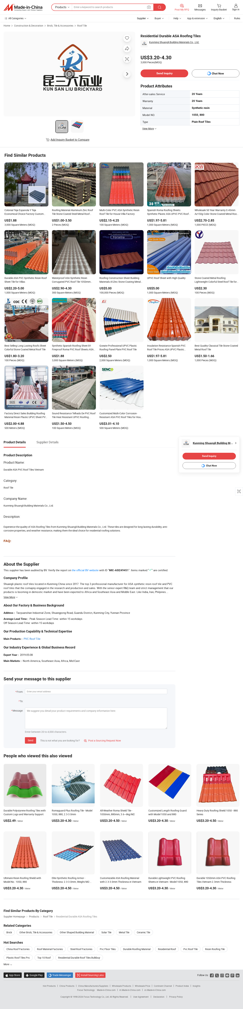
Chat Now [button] (218, 73)
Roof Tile (82, 25)
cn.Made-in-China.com (155, 990)
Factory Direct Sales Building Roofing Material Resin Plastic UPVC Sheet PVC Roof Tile (25, 415)
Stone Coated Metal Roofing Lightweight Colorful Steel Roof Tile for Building (216, 280)
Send (30, 740)
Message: (18, 710)
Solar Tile (106, 932)
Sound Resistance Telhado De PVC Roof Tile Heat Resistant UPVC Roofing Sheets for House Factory (74, 415)
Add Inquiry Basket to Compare (70, 140)
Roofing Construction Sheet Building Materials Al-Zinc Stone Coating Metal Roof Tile (120, 280)
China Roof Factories (18, 949)
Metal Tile (124, 932)
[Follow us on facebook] (212, 975)
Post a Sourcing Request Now (102, 740)
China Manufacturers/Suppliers (93, 985)
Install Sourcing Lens (92, 975)
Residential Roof (167, 949)
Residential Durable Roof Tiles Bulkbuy (79, 957)
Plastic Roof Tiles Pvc (18, 957)
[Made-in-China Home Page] (23, 7)
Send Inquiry (164, 73)
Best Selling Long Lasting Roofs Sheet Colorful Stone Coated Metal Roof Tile (25, 347)
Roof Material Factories (50, 949)
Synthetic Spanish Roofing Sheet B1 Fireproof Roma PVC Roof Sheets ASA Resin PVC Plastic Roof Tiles (73, 348)
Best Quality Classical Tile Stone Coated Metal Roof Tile (216, 347)
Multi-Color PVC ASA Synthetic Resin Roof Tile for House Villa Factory (119, 212)
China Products (66, 985)
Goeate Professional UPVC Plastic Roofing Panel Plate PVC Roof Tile (118, 347)
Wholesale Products (121, 985)
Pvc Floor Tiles (108, 949)
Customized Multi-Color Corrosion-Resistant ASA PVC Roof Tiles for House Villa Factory (121, 415)
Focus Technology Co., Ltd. (97, 996)
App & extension (196, 18)
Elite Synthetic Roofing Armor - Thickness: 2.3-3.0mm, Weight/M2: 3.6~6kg (71, 881)
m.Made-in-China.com (130, 990)
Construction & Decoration (28, 25)
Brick (9, 932)
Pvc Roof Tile (190, 949)
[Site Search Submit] (159, 7)
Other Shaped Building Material (77, 932)
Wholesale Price (142, 985)
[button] (149, 7)
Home (7, 25)
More (7, 964)
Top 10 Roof (44, 957)
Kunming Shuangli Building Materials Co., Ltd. (174, 42)
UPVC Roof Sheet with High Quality (166, 278)
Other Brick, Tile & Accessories (35, 932)
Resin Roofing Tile (215, 949)
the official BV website (85, 570)
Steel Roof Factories (81, 949)
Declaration (158, 996)
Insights (196, 985)
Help (175, 18)
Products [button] (60, 7)
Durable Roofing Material (136, 949)
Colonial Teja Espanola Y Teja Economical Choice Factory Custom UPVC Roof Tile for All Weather (24, 212)
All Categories (15, 18)
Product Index (182, 985)
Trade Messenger (60, 975)
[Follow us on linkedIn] (237, 975)
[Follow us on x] (217, 975)
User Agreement (141, 996)
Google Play (34, 975)
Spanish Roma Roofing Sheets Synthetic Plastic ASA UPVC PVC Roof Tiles (168, 212)
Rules (237, 18)
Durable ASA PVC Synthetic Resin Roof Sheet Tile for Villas (25, 279)
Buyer (158, 18)
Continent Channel (163, 985)
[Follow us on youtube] (227, 975)
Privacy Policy (176, 996)
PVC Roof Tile (32, 638)
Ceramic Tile (143, 932)
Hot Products (49, 985)
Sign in (235, 9)
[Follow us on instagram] (222, 975)
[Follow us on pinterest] (232, 975)
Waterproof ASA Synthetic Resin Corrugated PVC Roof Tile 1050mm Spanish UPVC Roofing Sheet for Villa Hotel (72, 280)
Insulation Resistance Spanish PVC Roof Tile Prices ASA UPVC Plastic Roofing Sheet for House (166, 348)
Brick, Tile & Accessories (60, 25)
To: (21, 701)
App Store (12, 975)
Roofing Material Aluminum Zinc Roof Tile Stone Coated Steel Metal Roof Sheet (72, 212)
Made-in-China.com (106, 990)
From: (20, 691)
